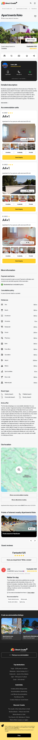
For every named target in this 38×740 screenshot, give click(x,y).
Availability (19, 152)
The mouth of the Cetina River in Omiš (19, 709)
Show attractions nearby (19, 500)
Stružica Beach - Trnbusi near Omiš (19, 711)
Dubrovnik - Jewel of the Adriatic (19, 674)
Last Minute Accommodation (19, 694)
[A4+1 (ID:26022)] (6, 198)
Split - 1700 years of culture (19, 677)
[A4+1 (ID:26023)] (6, 250)
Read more (4, 102)
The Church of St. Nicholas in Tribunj (19, 717)
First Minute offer (19, 697)
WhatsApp (30, 74)
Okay (19, 735)
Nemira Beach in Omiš (19, 714)
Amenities (8, 152)
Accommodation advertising (19, 691)
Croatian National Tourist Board (19, 699)
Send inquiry (19, 157)
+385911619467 (8, 74)
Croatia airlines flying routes (19, 688)
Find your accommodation (20, 655)
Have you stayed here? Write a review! (19, 560)
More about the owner (18, 78)
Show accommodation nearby (19, 495)
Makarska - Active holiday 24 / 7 (19, 671)
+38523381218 (19, 74)
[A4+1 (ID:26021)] (6, 147)
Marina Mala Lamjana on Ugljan (19, 720)
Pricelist (31, 152)
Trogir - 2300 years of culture (19, 668)
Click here (16, 727)
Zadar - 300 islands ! (19, 679)
